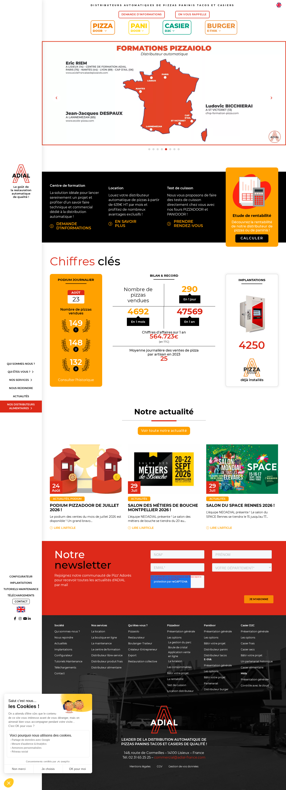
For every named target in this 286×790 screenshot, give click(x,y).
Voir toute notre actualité (164, 431)
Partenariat (211, 683)
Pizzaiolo (133, 631)
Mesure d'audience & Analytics (29, 743)
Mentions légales (140, 766)
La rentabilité (175, 679)
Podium (75, 498)
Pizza (103, 27)
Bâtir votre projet (178, 673)
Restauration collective (142, 661)
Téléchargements (21, 595)
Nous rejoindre (21, 388)
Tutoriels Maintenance (21, 589)
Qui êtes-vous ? (19, 371)
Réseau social (20, 751)
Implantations (21, 582)
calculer (252, 238)
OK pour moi (77, 769)
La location (98, 631)
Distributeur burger (216, 689)
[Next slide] (271, 98)
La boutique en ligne (104, 637)
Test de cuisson (176, 685)
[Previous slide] (56, 98)
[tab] (149, 149)
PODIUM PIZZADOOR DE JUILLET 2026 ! (84, 507)
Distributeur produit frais (107, 661)
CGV (159, 766)
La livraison (175, 661)
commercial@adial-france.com (179, 757)
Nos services (19, 379)
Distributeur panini (216, 649)
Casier (177, 27)
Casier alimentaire (252, 667)
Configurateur (20, 576)
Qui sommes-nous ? (21, 363)
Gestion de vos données (183, 766)
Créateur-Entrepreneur (142, 649)
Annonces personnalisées (26, 747)
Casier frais (248, 643)
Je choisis (48, 769)
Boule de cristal (177, 647)
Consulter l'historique (76, 380)
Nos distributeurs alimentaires (21, 406)
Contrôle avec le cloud (255, 685)
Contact (21, 601)
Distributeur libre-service (106, 655)
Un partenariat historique (257, 661)
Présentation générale (181, 631)
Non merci (19, 769)
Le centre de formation (105, 649)
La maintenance (101, 643)
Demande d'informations (141, 14)
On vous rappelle (192, 14)
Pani (139, 27)
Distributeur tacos (215, 655)
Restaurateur (136, 637)
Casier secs (248, 649)
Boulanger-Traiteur (140, 643)
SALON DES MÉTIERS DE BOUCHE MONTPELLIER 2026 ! (163, 507)
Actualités (21, 396)
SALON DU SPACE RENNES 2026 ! (240, 505)
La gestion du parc (179, 642)
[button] (9, 783)
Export (132, 655)
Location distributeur (180, 691)
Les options (174, 637)
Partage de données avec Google (31, 739)
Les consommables (179, 667)
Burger (221, 27)
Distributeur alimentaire (106, 667)
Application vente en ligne (179, 654)
